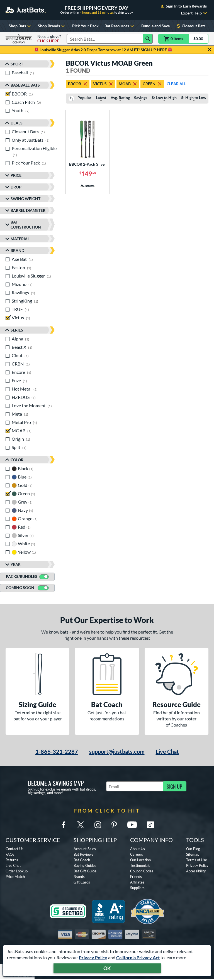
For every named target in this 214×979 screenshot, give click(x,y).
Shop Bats (17, 25)
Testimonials (140, 865)
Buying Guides (85, 865)
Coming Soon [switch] (20, 587)
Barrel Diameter (28, 210)
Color (17, 459)
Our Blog (193, 848)
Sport (17, 64)
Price (16, 175)
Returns (12, 860)
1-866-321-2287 (56, 751)
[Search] (148, 39)
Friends (136, 876)
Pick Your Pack (85, 25)
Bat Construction (26, 224)
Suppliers (137, 887)
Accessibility (196, 871)
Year (16, 564)
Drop (16, 187)
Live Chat (167, 751)
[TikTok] (150, 824)
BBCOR (74, 83)
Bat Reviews (83, 854)
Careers (136, 854)
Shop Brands (49, 25)
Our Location (140, 860)
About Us (137, 848)
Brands (79, 876)
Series (17, 330)
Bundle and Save (155, 25)
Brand (17, 250)
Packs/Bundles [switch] (21, 576)
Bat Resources (116, 25)
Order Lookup (17, 871)
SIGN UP (174, 786)
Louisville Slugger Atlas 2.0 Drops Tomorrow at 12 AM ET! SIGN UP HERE (103, 49)
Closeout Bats (193, 25)
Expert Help (191, 13)
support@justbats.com (117, 751)
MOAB (125, 83)
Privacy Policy (93, 957)
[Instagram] (97, 824)
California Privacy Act (138, 957)
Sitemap (192, 854)
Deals (17, 123)
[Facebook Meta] (63, 824)
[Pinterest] (113, 824)
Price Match (15, 876)
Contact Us (14, 848)
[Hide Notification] (209, 49)
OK (107, 968)
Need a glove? (49, 38)
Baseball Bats (25, 85)
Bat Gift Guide (85, 871)
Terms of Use (196, 860)
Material (20, 238)
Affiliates (137, 882)
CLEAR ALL (176, 83)
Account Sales (85, 848)
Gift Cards (82, 882)
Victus (100, 83)
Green (149, 83)
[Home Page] (26, 10)
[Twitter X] (80, 824)
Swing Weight (25, 198)
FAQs (10, 854)
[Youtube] (132, 824)
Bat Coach (82, 860)
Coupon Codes (141, 871)
